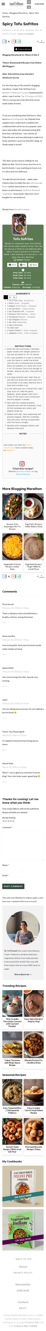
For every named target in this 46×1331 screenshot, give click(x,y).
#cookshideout (22, 474)
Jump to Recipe (24, 49)
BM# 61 (10, 450)
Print (13, 265)
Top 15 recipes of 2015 (31, 96)
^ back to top (23, 1259)
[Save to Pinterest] (14, 41)
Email (5, 875)
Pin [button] (24, 265)
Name (5, 865)
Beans (5, 186)
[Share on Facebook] (4, 41)
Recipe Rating (8, 817)
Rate (34, 265)
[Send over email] (18, 41)
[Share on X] (9, 41)
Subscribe (23, 1290)
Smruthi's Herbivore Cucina (15, 92)
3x (14, 297)
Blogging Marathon (19, 13)
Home (5, 13)
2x (10, 297)
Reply (4, 622)
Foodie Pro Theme (25, 1326)
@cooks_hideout (23, 471)
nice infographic (17, 119)
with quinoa (35, 183)
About (23, 1308)
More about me (22, 974)
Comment (7, 827)
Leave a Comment (26, 34)
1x (6, 297)
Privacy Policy (23, 1272)
